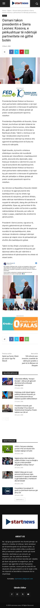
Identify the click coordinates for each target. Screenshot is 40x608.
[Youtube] (28, 594)
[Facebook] (11, 52)
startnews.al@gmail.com (24, 579)
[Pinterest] (21, 52)
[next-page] (7, 418)
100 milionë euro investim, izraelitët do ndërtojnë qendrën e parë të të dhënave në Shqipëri (30, 361)
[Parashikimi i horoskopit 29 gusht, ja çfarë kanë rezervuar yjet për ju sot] (7, 491)
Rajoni (9, 10)
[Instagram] (17, 594)
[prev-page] (3, 418)
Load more (19, 499)
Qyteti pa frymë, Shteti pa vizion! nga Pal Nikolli (10, 358)
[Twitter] (16, 52)
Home (4, 10)
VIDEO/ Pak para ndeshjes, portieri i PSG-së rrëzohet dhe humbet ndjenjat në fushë (25, 449)
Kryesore (5, 411)
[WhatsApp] (27, 52)
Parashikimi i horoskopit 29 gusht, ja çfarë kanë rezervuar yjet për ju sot (26, 490)
